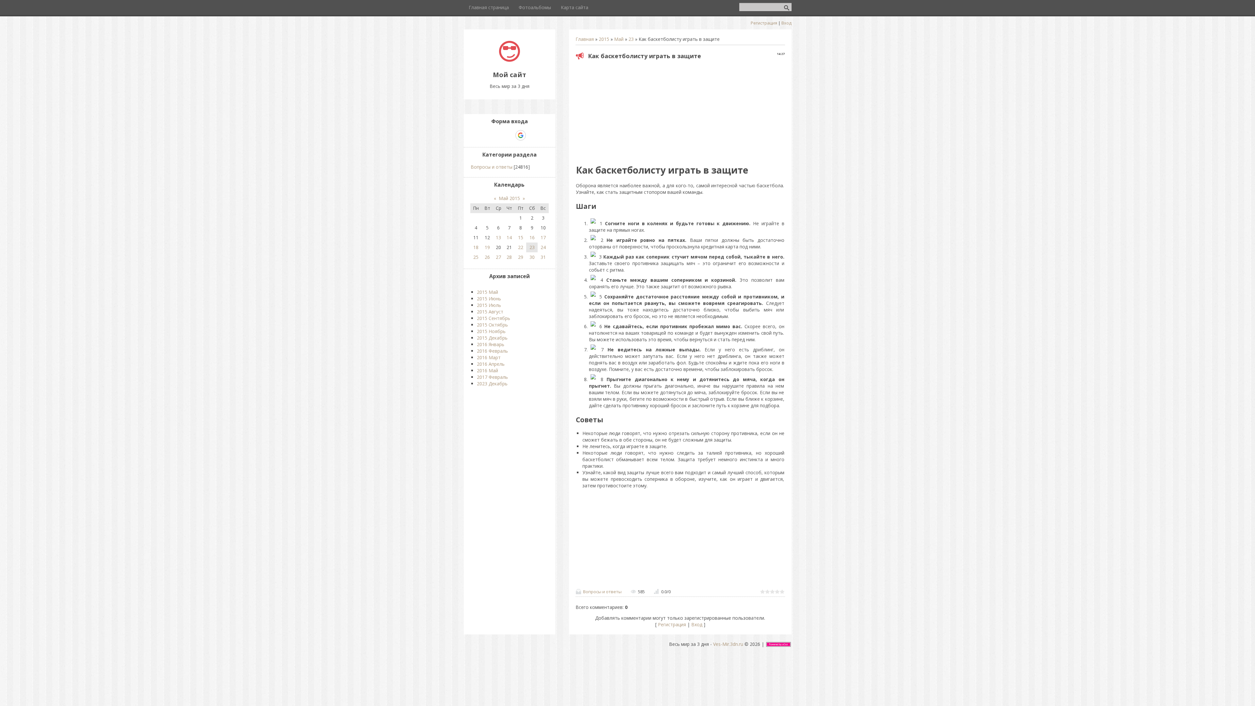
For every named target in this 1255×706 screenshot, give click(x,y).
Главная (585, 39)
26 (487, 257)
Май (619, 39)
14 (509, 237)
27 (498, 257)
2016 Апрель (491, 364)
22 (520, 247)
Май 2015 (509, 198)
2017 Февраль (492, 377)
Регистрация (764, 23)
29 (520, 257)
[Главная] (509, 60)
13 (498, 237)
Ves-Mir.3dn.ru (728, 644)
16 (532, 237)
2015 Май (487, 292)
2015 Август (490, 312)
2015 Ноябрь (491, 331)
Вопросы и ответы (602, 592)
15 (520, 237)
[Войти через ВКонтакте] (498, 135)
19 (487, 247)
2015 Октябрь (492, 325)
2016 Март (489, 357)
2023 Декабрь (492, 383)
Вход (786, 23)
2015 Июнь (489, 298)
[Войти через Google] (520, 135)
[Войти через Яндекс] (509, 135)
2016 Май (487, 370)
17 (543, 237)
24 (543, 247)
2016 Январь (490, 344)
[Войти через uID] (487, 135)
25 (475, 257)
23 (631, 39)
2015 (604, 39)
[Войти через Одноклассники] (532, 135)
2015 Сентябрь (493, 318)
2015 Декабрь (492, 338)
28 (509, 257)
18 (475, 247)
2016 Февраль (492, 351)
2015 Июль (489, 305)
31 (543, 257)
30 (532, 257)
